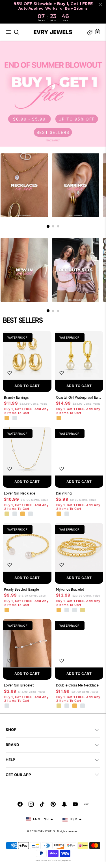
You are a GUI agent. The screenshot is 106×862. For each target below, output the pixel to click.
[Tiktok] (42, 804)
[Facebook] (20, 804)
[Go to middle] (53, 226)
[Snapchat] (64, 804)
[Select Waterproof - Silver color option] (15, 418)
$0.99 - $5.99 (29, 119)
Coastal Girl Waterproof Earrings (79, 397)
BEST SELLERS (53, 132)
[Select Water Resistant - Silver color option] (15, 514)
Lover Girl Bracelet (19, 685)
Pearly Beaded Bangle (21, 589)
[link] (53, 94)
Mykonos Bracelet (70, 589)
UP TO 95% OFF (77, 119)
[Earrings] (75, 185)
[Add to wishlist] (9, 372)
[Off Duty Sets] (75, 270)
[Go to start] (47, 226)
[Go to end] (58, 226)
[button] (8, 32)
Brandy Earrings (16, 397)
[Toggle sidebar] (89, 32)
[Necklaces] (24, 185)
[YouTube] (75, 804)
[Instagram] (31, 804)
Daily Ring (64, 493)
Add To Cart (27, 386)
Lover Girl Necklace (19, 493)
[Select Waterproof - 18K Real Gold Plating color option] (7, 418)
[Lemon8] (86, 804)
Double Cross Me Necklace (77, 685)
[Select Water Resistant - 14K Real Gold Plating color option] (7, 514)
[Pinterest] (53, 804)
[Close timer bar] (100, 4)
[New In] (24, 270)
